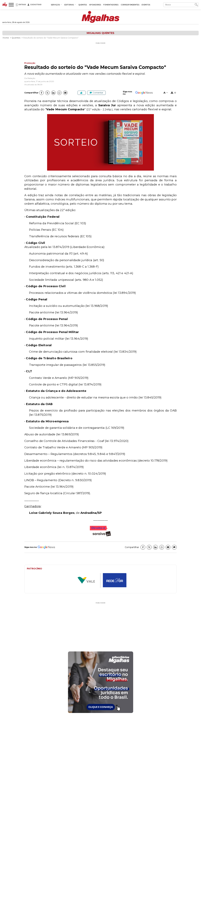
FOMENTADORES (110, 5)
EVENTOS (146, 5)
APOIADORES (95, 5)
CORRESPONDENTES (130, 5)
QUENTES (82, 5)
